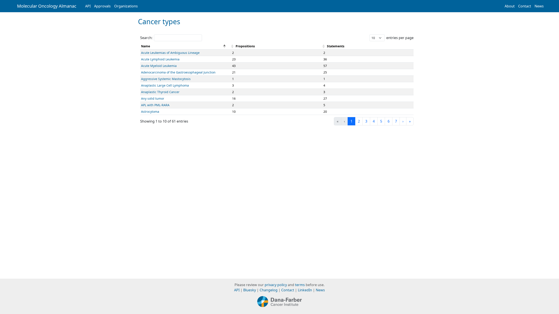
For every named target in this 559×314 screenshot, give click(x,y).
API (88, 6)
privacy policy (276, 284)
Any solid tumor (152, 98)
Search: (146, 37)
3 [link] (366, 121)
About (510, 6)
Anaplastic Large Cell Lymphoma (165, 85)
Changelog (269, 290)
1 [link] (351, 121)
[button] (224, 46)
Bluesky (249, 290)
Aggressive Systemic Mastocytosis (166, 79)
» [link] (410, 121)
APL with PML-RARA (155, 105)
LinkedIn (305, 290)
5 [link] (381, 121)
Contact (524, 6)
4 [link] (374, 121)
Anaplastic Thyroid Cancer (160, 92)
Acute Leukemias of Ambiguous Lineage (170, 53)
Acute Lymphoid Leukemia (160, 59)
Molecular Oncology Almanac (46, 6)
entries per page (400, 37)
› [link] (403, 121)
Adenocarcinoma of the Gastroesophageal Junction (178, 72)
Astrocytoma (150, 111)
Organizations (126, 6)
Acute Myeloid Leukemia (159, 66)
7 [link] (396, 121)
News (539, 6)
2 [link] (359, 121)
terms (300, 284)
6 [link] (389, 121)
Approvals (102, 6)
